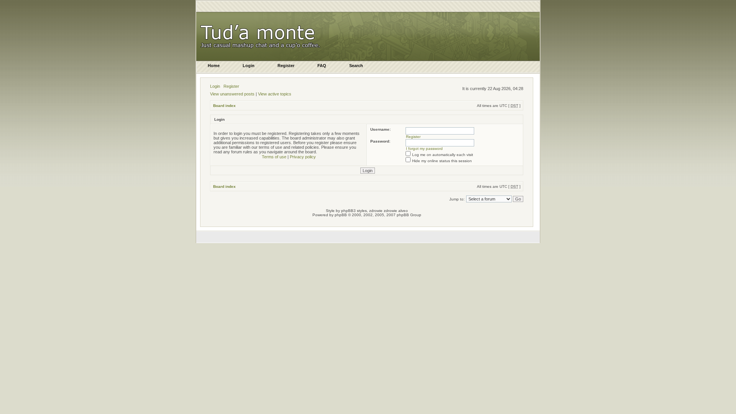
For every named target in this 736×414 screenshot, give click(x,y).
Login (215, 86)
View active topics (274, 94)
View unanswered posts (232, 94)
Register (231, 86)
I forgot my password (424, 148)
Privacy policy (303, 156)
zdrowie (390, 211)
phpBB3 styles (354, 211)
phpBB (341, 215)
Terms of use (274, 156)
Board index (224, 106)
